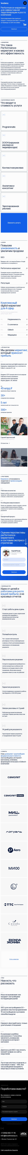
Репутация (5, 283)
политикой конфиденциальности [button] (14, 1123)
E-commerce (13, 324)
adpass (3, 1021)
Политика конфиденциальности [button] (10, 1145)
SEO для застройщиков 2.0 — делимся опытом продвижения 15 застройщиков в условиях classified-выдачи (14, 1010)
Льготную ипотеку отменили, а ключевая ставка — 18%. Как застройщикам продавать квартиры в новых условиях (13, 1066)
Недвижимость (14, 319)
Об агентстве (4, 443)
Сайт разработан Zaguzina (9, 1150)
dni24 (2, 1032)
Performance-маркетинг (11, 268)
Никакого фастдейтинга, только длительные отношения (14, 1024)
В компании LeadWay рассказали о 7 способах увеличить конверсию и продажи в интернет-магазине (11, 1038)
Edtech (10, 330)
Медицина (12, 335)
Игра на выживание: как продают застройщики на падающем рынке (11, 997)
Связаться (14, 572)
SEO (2, 257)
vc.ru (2, 992)
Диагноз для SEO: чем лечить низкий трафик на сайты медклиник (13, 1052)
